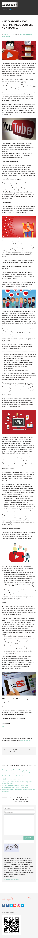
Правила (10, 899)
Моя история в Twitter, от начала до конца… (16, 774)
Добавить (28, 838)
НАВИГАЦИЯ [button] (6, 10)
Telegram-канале (25, 740)
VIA (3, 726)
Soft (21, 34)
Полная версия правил (11, 879)
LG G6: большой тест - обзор (11, 780)
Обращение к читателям (18, 898)
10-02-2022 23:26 (9, 34)
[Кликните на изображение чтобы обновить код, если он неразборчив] (11, 847)
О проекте (5, 898)
